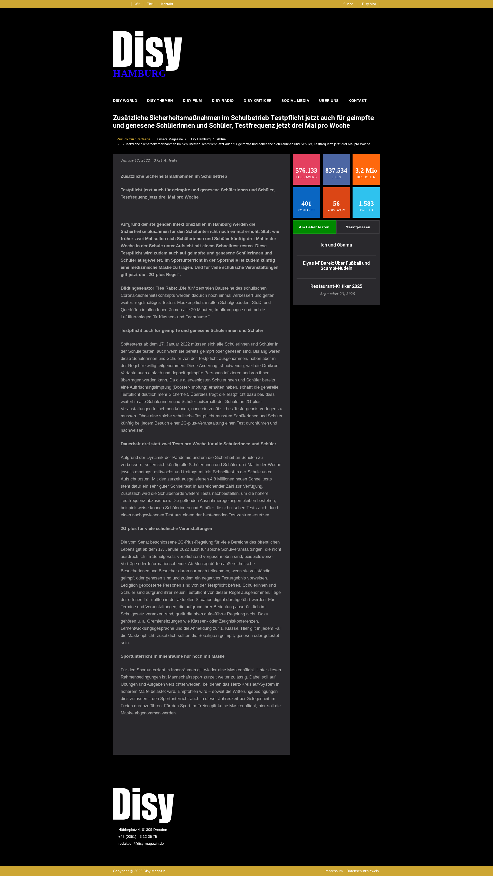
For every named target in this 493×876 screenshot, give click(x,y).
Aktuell (222, 139)
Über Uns (329, 101)
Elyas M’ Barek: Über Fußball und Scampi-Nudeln (336, 265)
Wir (137, 4)
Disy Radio (223, 101)
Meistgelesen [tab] (358, 227)
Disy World (125, 101)
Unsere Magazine (170, 139)
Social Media (295, 101)
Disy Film (192, 101)
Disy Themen (160, 101)
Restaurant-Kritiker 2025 (336, 286)
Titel (150, 4)
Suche (348, 4)
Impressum (334, 871)
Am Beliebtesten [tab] (314, 227)
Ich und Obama (336, 245)
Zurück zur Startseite (133, 139)
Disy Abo (369, 4)
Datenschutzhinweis (362, 871)
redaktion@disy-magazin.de (141, 843)
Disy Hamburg (200, 139)
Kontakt (167, 4)
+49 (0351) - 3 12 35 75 (137, 836)
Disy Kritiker (258, 101)
